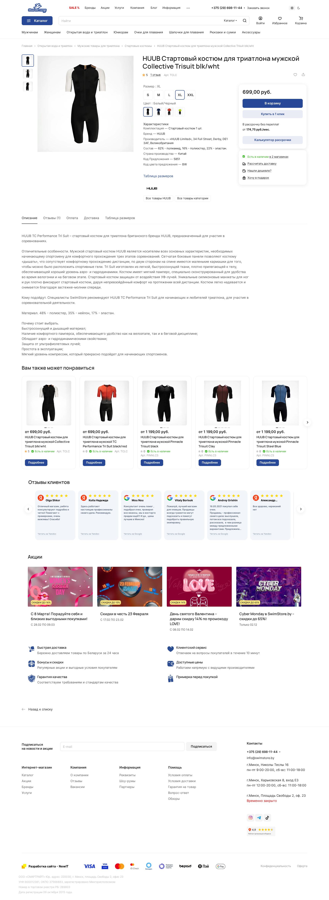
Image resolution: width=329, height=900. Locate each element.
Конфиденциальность (276, 866)
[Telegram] (259, 818)
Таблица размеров (158, 176)
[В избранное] (295, 74)
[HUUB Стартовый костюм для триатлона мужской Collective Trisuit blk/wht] (85, 103)
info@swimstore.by (260, 758)
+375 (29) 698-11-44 (226, 8)
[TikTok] (267, 818)
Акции (26, 781)
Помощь (175, 767)
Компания (78, 767)
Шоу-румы (127, 781)
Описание (29, 218)
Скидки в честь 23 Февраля (124, 613)
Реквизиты (127, 775)
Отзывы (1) (52, 218)
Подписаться (201, 746)
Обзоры (174, 799)
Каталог (28, 775)
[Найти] (244, 20)
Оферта (302, 866)
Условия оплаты (180, 775)
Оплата (72, 218)
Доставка (91, 218)
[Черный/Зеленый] (179, 111)
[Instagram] (250, 818)
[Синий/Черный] (158, 111)
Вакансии (77, 787)
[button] (307, 422)
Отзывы (76, 781)
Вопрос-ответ (178, 793)
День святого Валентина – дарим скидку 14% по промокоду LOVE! (199, 618)
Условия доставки (182, 781)
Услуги (27, 793)
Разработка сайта (42, 866)
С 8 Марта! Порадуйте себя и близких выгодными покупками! (59, 616)
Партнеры (126, 787)
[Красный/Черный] (169, 111)
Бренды (27, 787)
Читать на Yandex (47, 533)
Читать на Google (133, 533)
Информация (130, 767)
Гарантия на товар (182, 787)
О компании (79, 775)
